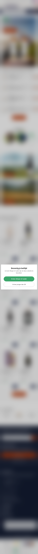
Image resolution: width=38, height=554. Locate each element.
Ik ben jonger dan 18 (19, 284)
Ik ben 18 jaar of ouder (19, 279)
